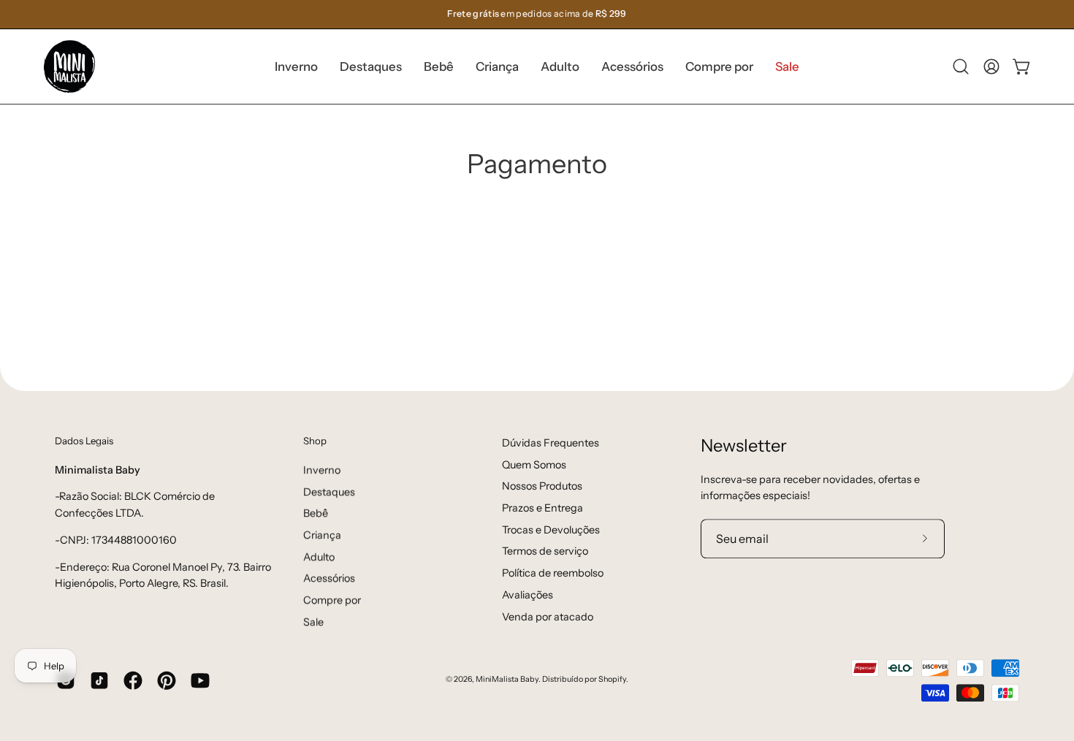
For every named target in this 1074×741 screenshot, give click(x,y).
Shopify (612, 680)
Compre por (332, 600)
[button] (371, 66)
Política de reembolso (552, 573)
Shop (315, 440)
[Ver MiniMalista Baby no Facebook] (133, 680)
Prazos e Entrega (542, 507)
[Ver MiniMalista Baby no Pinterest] (167, 680)
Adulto (319, 556)
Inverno (321, 469)
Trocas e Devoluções (551, 529)
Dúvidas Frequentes (550, 442)
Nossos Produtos (542, 486)
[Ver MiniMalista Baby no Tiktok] (99, 680)
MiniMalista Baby (507, 680)
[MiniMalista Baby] (69, 66)
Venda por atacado (547, 616)
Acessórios (329, 578)
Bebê (315, 513)
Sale (313, 621)
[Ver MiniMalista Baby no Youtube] (200, 680)
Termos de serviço (545, 551)
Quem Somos (534, 464)
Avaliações (527, 594)
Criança (322, 535)
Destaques (329, 491)
